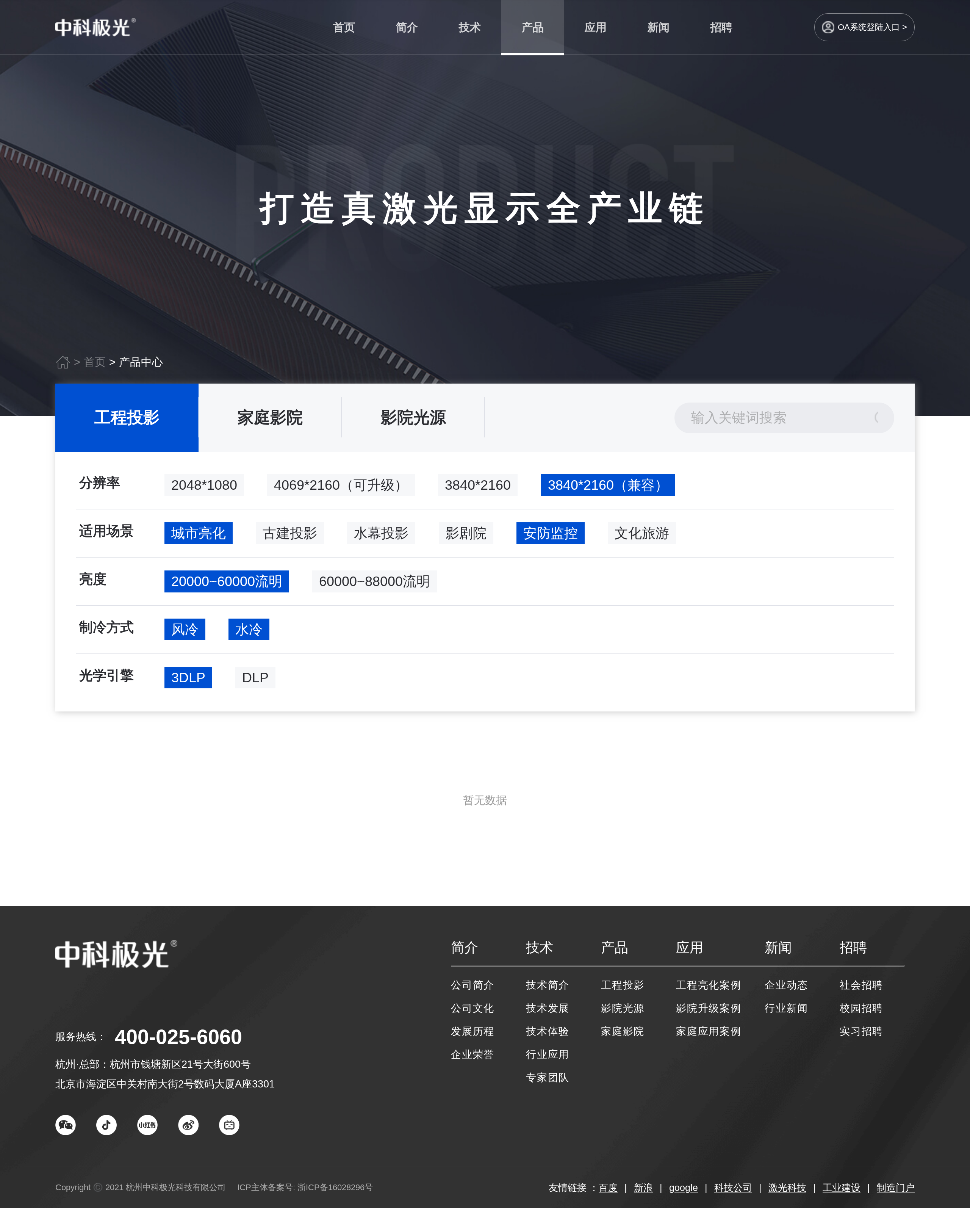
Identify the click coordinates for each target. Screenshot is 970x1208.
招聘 (721, 27)
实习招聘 (861, 1031)
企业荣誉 (472, 1054)
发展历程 (472, 1031)
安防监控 (550, 533)
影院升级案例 (709, 1008)
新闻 (659, 27)
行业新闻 (786, 1008)
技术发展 (547, 1008)
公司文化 (472, 1008)
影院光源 (413, 417)
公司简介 (472, 985)
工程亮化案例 (709, 985)
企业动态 (786, 985)
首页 (344, 27)
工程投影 (127, 417)
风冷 (185, 629)
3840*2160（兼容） (608, 485)
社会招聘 (861, 985)
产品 (533, 27)
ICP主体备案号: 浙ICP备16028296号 (305, 1187)
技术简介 (547, 985)
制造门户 (896, 1187)
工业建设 (841, 1187)
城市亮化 (198, 533)
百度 (608, 1187)
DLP (255, 677)
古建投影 (290, 533)
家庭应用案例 (709, 1031)
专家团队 (547, 1077)
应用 (596, 27)
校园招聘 (861, 1008)
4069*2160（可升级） (341, 485)
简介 (407, 27)
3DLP (188, 677)
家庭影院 (270, 417)
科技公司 (733, 1187)
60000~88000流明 (374, 581)
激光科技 (787, 1187)
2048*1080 (204, 485)
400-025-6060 (178, 1036)
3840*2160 (478, 485)
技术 (470, 27)
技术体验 (547, 1031)
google (683, 1187)
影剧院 (466, 533)
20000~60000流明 (226, 581)
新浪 (643, 1187)
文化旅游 (642, 533)
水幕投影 (381, 533)
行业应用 (547, 1054)
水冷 (249, 629)
